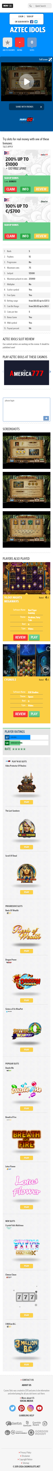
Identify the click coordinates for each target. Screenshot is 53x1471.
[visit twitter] (12, 1408)
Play (26, 802)
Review (41, 189)
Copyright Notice (25, 1459)
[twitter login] (36, 21)
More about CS (27, 1397)
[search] (30, 5)
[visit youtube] (39, 1408)
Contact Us (28, 1379)
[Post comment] (46, 418)
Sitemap (26, 1463)
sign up (30, 16)
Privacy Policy (25, 1452)
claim (11, 189)
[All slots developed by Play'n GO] (26, 121)
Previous (2, 373)
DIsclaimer (26, 1456)
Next (50, 373)
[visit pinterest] (21, 1408)
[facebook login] (31, 21)
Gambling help (26, 1415)
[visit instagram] (30, 1408)
